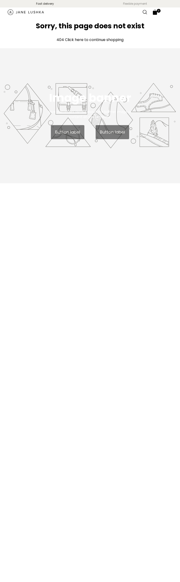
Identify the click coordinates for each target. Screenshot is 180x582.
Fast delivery (45, 4)
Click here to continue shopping (94, 39)
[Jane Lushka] (26, 12)
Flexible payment (135, 4)
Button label (67, 132)
